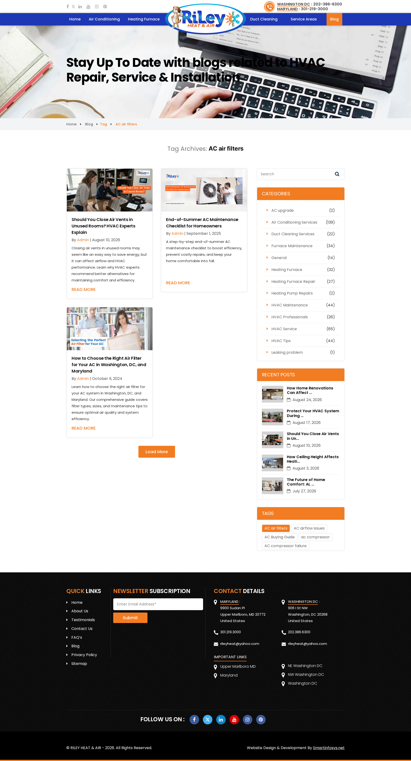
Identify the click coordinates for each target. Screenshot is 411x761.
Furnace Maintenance (292, 246)
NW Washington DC (306, 674)
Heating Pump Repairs (292, 293)
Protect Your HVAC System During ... (313, 413)
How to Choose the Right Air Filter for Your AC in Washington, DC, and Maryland (109, 364)
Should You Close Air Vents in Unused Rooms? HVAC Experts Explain (103, 225)
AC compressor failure (285, 546)
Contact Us (82, 628)
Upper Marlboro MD (238, 666)
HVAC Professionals (289, 317)
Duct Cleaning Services (292, 234)
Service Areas (304, 19)
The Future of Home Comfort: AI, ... (306, 481)
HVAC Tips (281, 341)
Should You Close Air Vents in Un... (313, 436)
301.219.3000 (230, 631)
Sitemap (79, 663)
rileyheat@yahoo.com (239, 643)
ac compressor (315, 537)
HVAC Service (284, 329)
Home (75, 19)
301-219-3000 (314, 9)
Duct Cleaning (264, 19)
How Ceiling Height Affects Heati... (313, 459)
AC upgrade (282, 210)
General (279, 257)
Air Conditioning (104, 19)
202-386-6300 (327, 4)
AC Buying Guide (279, 537)
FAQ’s (76, 637)
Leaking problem (287, 352)
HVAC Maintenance (289, 305)
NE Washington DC (305, 665)
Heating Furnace (144, 19)
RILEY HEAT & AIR (85, 748)
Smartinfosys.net (329, 748)
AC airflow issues (309, 528)
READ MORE (84, 289)
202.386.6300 (299, 631)
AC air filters (275, 528)
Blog (334, 19)
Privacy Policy (84, 655)
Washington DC (302, 683)
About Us (79, 611)
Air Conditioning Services (294, 222)
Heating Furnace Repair (293, 281)
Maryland (229, 675)
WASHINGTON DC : (294, 4)
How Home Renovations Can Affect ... (310, 390)
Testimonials (83, 620)
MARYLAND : (288, 9)
